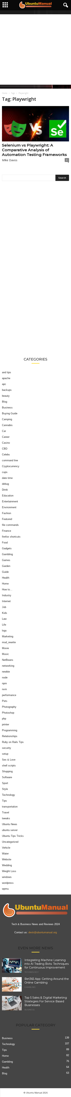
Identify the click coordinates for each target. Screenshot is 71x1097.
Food (5, 542)
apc (4, 384)
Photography (9, 706)
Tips (4, 800)
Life (4, 624)
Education (7, 495)
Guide (5, 571)
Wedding (7, 865)
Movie (5, 648)
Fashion (6, 513)
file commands (10, 524)
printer (5, 724)
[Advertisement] (35, 49)
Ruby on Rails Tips (13, 742)
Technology (8, 794)
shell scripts (9, 765)
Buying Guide (9, 413)
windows (7, 877)
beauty (6, 395)
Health (5, 577)
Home (4, 93)
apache (6, 378)
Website (6, 859)
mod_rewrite (9, 642)
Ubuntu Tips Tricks (13, 835)
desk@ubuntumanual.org (42, 932)
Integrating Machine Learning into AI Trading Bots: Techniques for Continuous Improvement (46, 963)
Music (5, 654)
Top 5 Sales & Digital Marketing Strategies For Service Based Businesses (45, 1001)
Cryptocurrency (10, 466)
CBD (4, 448)
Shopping (7, 771)
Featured (7, 519)
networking (8, 665)
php (4, 718)
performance (9, 695)
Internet (6, 601)
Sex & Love (8, 759)
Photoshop (8, 712)
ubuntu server (10, 830)
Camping (7, 419)
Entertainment (10, 501)
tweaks (6, 818)
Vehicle (6, 847)
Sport (5, 783)
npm (4, 683)
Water (5, 853)
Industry (6, 595)
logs (4, 630)
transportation (10, 806)
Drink (5, 489)
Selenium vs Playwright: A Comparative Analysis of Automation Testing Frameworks (34, 150)
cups (4, 472)
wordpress (8, 882)
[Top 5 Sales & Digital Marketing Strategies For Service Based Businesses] (12, 1003)
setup (5, 753)
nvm (4, 689)
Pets (4, 701)
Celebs (6, 454)
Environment (9, 507)
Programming (9, 730)
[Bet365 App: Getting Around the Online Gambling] (12, 984)
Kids (4, 612)
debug (5, 483)
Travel (5, 812)
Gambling (7, 554)
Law (4, 618)
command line (10, 460)
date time (7, 478)
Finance (6, 530)
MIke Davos (9, 160)
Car (4, 431)
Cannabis (7, 425)
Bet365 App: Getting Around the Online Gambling (46, 980)
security (6, 747)
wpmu (5, 888)
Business (7, 407)
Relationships (9, 736)
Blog (4, 401)
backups (7, 389)
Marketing (7, 636)
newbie (6, 671)
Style (5, 789)
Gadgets (7, 548)
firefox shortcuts (11, 536)
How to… (7, 589)
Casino (6, 442)
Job (4, 607)
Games (6, 560)
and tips (6, 372)
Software (7, 777)
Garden (6, 566)
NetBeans (7, 659)
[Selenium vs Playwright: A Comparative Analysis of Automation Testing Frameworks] (35, 123)
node (4, 677)
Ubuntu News (9, 824)
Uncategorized (10, 841)
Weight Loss (9, 871)
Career (5, 436)
